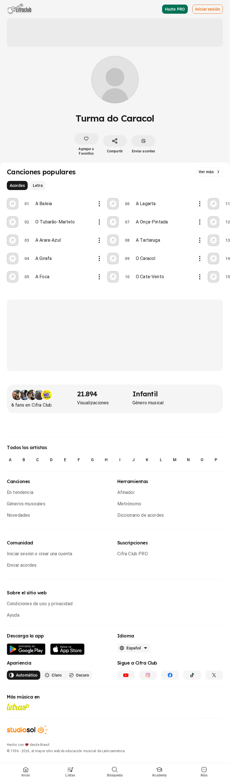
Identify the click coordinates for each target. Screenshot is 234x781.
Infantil (145, 394)
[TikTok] (192, 675)
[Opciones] (99, 203)
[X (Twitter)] (214, 675)
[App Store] (67, 649)
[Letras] (18, 706)
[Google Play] (26, 649)
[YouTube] (126, 675)
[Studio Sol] (27, 729)
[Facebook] (170, 675)
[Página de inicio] (19, 9)
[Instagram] (148, 675)
